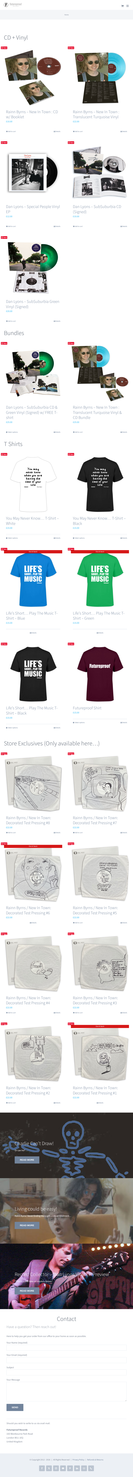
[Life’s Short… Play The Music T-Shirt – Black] (33, 674)
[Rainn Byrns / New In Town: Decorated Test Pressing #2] (33, 1054)
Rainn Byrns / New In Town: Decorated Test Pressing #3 (95, 1000)
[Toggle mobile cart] (122, 6)
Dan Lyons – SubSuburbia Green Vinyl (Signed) (32, 304)
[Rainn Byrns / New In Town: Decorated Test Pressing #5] (100, 874)
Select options (13, 432)
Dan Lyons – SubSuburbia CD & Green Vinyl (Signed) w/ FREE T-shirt (31, 413)
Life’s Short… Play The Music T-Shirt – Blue (32, 615)
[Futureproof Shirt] (100, 674)
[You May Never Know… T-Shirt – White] (33, 484)
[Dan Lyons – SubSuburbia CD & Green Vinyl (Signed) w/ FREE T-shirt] (33, 373)
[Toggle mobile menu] (127, 6)
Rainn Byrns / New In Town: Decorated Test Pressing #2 (28, 1090)
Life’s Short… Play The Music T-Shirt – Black (32, 710)
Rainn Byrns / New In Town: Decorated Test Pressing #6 (28, 910)
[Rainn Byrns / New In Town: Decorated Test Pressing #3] (100, 964)
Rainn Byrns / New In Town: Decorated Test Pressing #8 (28, 820)
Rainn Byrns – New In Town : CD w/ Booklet (32, 114)
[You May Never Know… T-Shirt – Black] (100, 484)
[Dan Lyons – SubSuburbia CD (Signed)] (100, 173)
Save (5, 48)
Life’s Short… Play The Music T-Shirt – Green (98, 615)
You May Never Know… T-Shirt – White (32, 521)
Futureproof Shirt (87, 708)
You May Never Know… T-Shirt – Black (99, 521)
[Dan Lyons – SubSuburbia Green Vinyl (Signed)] (33, 267)
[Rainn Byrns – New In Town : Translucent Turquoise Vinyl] (100, 78)
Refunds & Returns (95, 1459)
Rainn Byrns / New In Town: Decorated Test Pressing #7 (95, 820)
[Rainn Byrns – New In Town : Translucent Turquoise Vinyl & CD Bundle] (100, 373)
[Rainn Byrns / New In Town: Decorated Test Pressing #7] (100, 784)
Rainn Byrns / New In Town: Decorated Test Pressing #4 (28, 1000)
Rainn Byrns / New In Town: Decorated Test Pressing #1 (95, 1090)
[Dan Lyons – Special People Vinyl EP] (33, 173)
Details (58, 131)
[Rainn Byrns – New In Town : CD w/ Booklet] (33, 78)
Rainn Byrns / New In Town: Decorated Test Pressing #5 (95, 910)
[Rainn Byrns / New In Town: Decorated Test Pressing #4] (33, 964)
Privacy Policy (78, 1459)
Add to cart (12, 131)
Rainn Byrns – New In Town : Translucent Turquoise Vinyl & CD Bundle (97, 413)
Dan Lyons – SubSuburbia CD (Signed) (97, 209)
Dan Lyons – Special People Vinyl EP (33, 209)
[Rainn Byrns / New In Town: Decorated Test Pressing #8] (33, 784)
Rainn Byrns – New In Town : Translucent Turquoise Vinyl (96, 114)
